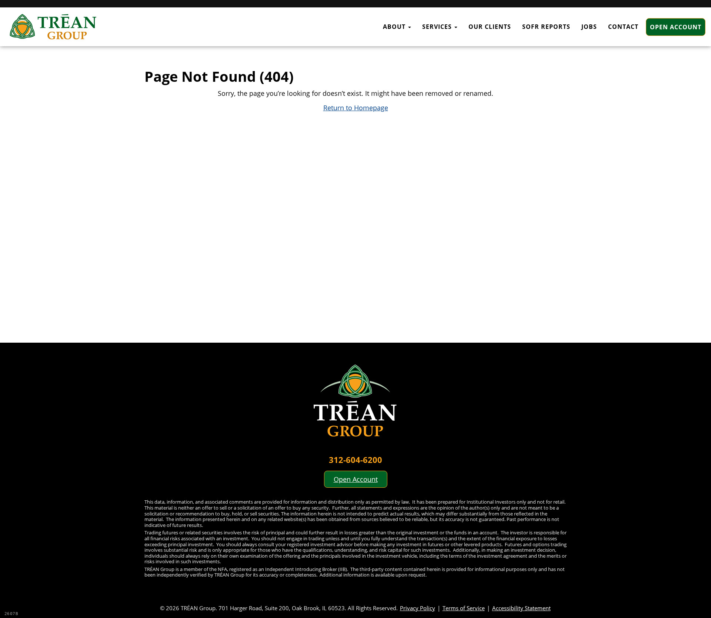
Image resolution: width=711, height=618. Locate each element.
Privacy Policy (417, 608)
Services (438, 27)
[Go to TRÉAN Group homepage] (355, 405)
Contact (623, 27)
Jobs (589, 27)
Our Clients (489, 27)
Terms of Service (464, 608)
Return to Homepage (355, 107)
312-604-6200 (355, 459)
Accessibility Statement (521, 608)
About (395, 27)
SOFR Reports (546, 27)
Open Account (675, 27)
